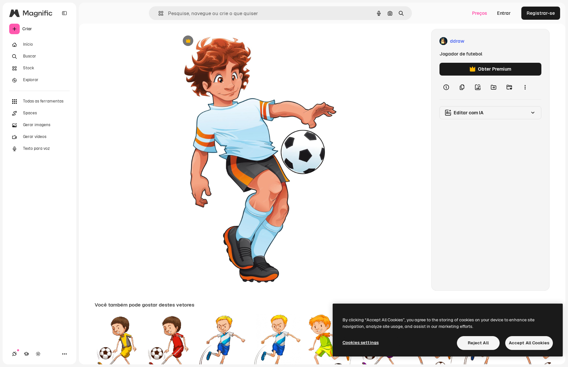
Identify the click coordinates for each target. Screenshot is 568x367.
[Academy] (26, 354)
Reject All (478, 343)
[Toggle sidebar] (64, 13)
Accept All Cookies (529, 343)
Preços (479, 13)
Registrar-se (541, 13)
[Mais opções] (525, 87)
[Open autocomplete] (158, 13)
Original (218, 41)
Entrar (504, 13)
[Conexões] (14, 354)
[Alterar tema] (38, 354)
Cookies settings (361, 342)
